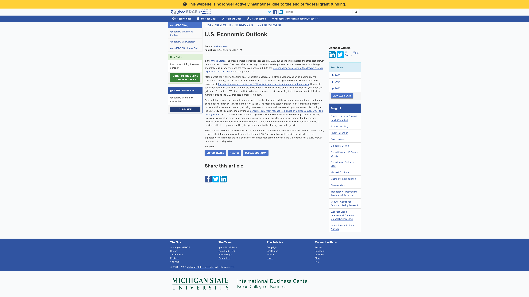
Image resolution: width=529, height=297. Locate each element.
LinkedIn (319, 254)
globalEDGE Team (227, 247)
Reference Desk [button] (208, 18)
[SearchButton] (356, 12)
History (174, 251)
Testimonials (176, 254)
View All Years (342, 95)
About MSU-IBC (226, 251)
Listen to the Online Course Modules (185, 78)
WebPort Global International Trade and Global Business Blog (343, 215)
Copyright (272, 247)
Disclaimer (272, 251)
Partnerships (225, 254)
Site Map (175, 261)
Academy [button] (296, 18)
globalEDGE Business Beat (184, 48)
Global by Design (340, 145)
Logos (270, 258)
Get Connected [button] (257, 18)
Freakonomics (338, 139)
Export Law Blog (339, 126)
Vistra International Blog (343, 178)
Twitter (318, 247)
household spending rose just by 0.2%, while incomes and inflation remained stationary (263, 84)
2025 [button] (335, 75)
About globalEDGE (180, 247)
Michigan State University (200, 267)
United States (217, 60)
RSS (317, 261)
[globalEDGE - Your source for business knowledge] (191, 12)
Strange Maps (338, 185)
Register (174, 258)
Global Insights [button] (183, 18)
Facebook (320, 251)
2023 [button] (335, 88)
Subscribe (185, 109)
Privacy (270, 254)
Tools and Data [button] (233, 18)
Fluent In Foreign (339, 132)
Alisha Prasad (221, 46)
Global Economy (256, 153)
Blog (317, 258)
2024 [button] (335, 81)
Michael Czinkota (340, 172)
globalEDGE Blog (179, 25)
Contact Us (224, 258)
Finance (234, 153)
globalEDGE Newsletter (182, 41)
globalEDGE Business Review (181, 33)
